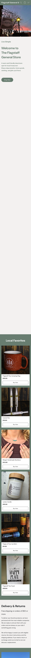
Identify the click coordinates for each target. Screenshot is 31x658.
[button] (12, 2)
